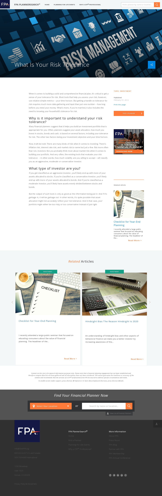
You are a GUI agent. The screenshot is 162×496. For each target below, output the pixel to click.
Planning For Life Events (79, 444)
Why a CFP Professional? (80, 449)
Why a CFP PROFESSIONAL (90, 5)
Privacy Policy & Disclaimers (25, 484)
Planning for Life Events (64, 5)
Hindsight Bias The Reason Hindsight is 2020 (111, 321)
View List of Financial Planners (120, 413)
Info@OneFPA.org (21, 448)
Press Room (114, 440)
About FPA (113, 436)
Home (71, 436)
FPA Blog (113, 444)
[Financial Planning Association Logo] (5, 4)
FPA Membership (116, 453)
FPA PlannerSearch (27, 4)
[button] (151, 64)
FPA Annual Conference (119, 458)
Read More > (135, 240)
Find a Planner (74, 440)
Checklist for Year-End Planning (37, 320)
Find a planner (129, 113)
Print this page (120, 105)
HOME (47, 5)
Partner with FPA (116, 449)
